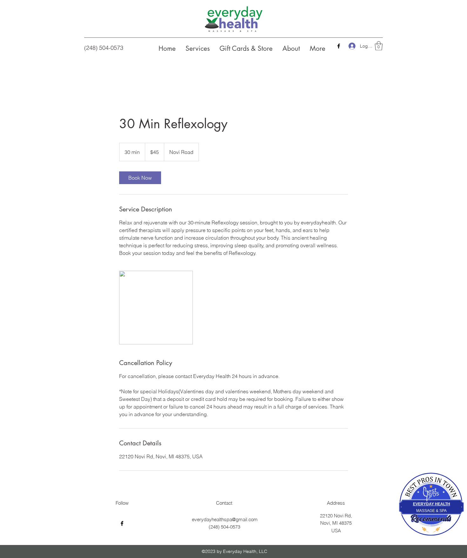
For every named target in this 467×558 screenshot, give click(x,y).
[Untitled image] (156, 307)
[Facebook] (338, 46)
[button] (378, 45)
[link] (140, 177)
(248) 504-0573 (103, 47)
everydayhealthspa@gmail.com (225, 519)
